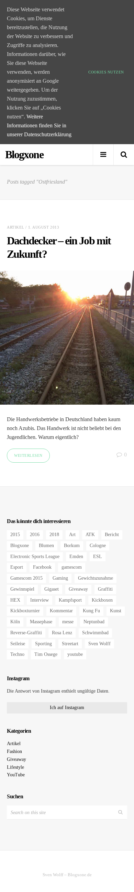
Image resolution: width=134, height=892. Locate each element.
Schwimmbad (95, 632)
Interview (39, 600)
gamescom (72, 567)
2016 (35, 534)
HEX (15, 600)
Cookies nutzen (106, 72)
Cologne (98, 545)
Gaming (60, 578)
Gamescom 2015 (26, 578)
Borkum (72, 545)
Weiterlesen (28, 455)
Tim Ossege (45, 654)
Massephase (41, 621)
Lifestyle (15, 767)
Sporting (43, 643)
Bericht (112, 534)
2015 (15, 534)
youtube (75, 654)
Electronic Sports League (34, 556)
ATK (90, 534)
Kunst (115, 610)
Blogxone (19, 545)
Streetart (70, 643)
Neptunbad (93, 621)
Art (72, 534)
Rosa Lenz (62, 632)
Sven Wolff (99, 643)
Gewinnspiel (22, 589)
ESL (97, 556)
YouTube (16, 774)
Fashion (14, 751)
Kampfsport (70, 600)
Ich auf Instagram (67, 707)
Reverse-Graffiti (26, 632)
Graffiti (105, 589)
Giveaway (78, 589)
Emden (76, 556)
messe (68, 621)
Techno (17, 654)
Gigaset (51, 589)
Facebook (42, 567)
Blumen (46, 545)
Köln (15, 621)
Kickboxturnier (25, 610)
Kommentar (61, 610)
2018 (54, 534)
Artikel (15, 227)
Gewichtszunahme (95, 578)
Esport (16, 567)
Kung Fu (91, 610)
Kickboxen (102, 600)
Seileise (17, 643)
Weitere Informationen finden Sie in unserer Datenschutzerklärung (39, 125)
